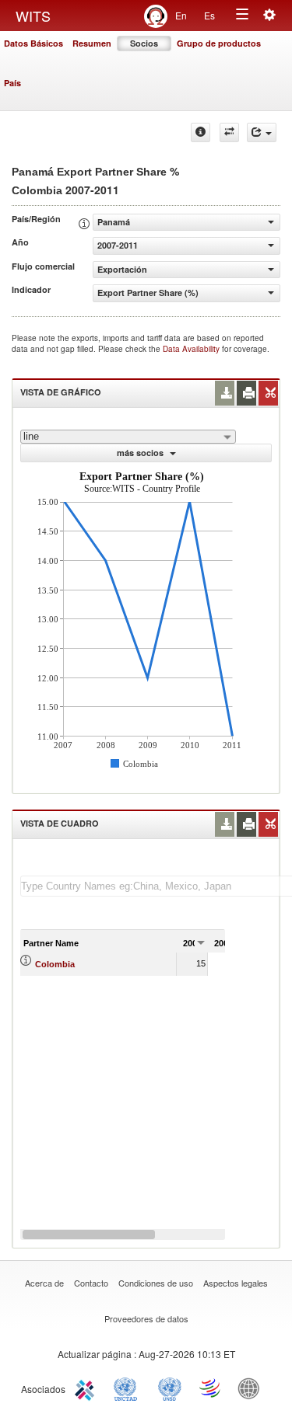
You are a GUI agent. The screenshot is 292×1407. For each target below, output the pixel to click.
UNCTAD (128, 1387)
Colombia (55, 964)
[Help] (200, 132)
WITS (33, 15)
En (181, 15)
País (12, 83)
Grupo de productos (219, 43)
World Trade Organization (211, 1387)
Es (209, 15)
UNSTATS (169, 1387)
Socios (144, 43)
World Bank (252, 1387)
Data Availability (192, 348)
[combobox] (128, 437)
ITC (87, 1387)
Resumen (91, 43)
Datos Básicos (33, 43)
